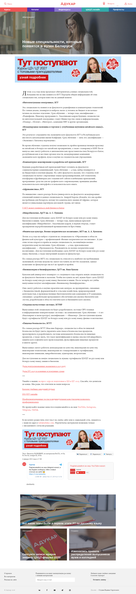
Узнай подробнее (68, 314)
